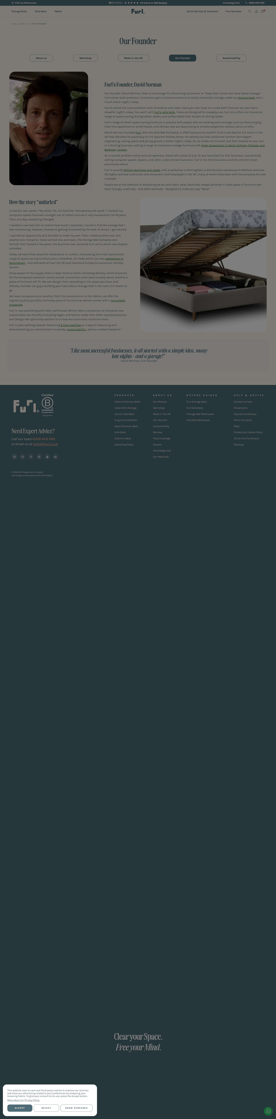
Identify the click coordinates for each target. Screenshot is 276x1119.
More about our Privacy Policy (23, 1100)
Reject (46, 1108)
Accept (20, 1108)
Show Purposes (76, 1108)
